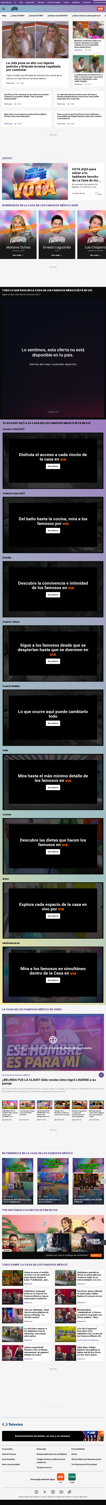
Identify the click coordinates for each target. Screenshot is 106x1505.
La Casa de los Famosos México (88, 1340)
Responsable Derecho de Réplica (52, 1454)
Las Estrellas (6, 2)
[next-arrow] (103, 1181)
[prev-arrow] (0, 1243)
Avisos (74, 1454)
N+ (15, 2)
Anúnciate (41, 1449)
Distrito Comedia (53, 2)
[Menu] (3, 9)
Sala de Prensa (9, 1454)
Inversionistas (8, 1459)
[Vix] (100, 9)
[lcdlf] (14, 8)
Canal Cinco (30, 2)
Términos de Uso (44, 1467)
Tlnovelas (86, 2)
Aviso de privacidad (11, 1464)
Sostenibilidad (78, 1449)
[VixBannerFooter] (53, 1436)
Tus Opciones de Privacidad (84, 1464)
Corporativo (7, 1449)
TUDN (21, 2)
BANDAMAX (76, 2)
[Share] (101, 1075)
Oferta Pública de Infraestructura (86, 1459)
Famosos (10, 83)
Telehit (66, 2)
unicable (41, 2)
